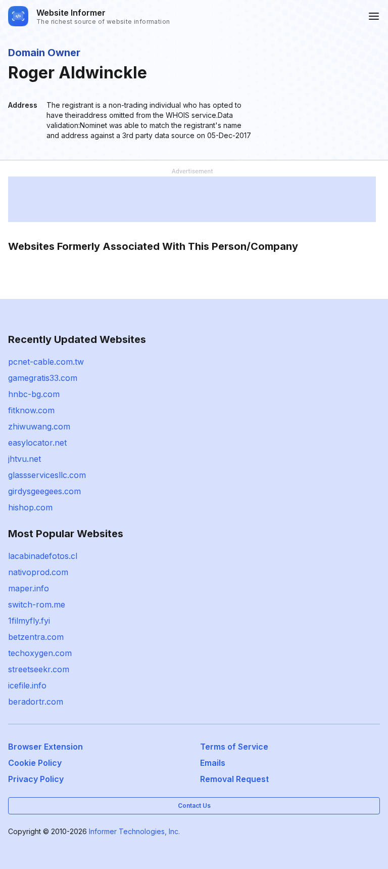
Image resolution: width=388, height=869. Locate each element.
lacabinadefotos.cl (42, 556)
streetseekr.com (38, 669)
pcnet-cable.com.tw (46, 362)
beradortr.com (35, 702)
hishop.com (30, 507)
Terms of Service (234, 747)
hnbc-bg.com (34, 394)
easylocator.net (37, 443)
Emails (212, 763)
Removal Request (234, 779)
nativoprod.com (38, 572)
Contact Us (194, 805)
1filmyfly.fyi (29, 621)
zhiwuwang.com (39, 426)
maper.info (28, 588)
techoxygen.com (40, 653)
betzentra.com (36, 637)
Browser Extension (45, 747)
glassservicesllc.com (47, 475)
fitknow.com (31, 410)
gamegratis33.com (42, 378)
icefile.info (27, 685)
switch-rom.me (36, 604)
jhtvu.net (24, 459)
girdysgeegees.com (44, 491)
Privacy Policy (36, 779)
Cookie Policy (35, 763)
